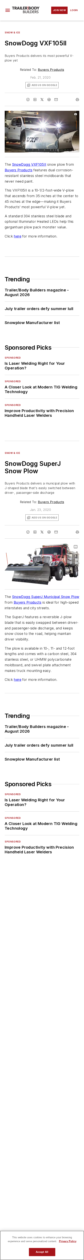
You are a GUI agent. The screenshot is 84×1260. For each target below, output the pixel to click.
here (17, 236)
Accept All (42, 1251)
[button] (8, 10)
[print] (77, 99)
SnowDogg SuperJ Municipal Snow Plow (45, 597)
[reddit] (49, 99)
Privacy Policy (67, 1241)
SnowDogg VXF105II (29, 164)
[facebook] (28, 99)
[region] (42, 1245)
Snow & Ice (12, 32)
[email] (56, 99)
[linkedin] (35, 99)
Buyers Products (51, 70)
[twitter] (42, 99)
